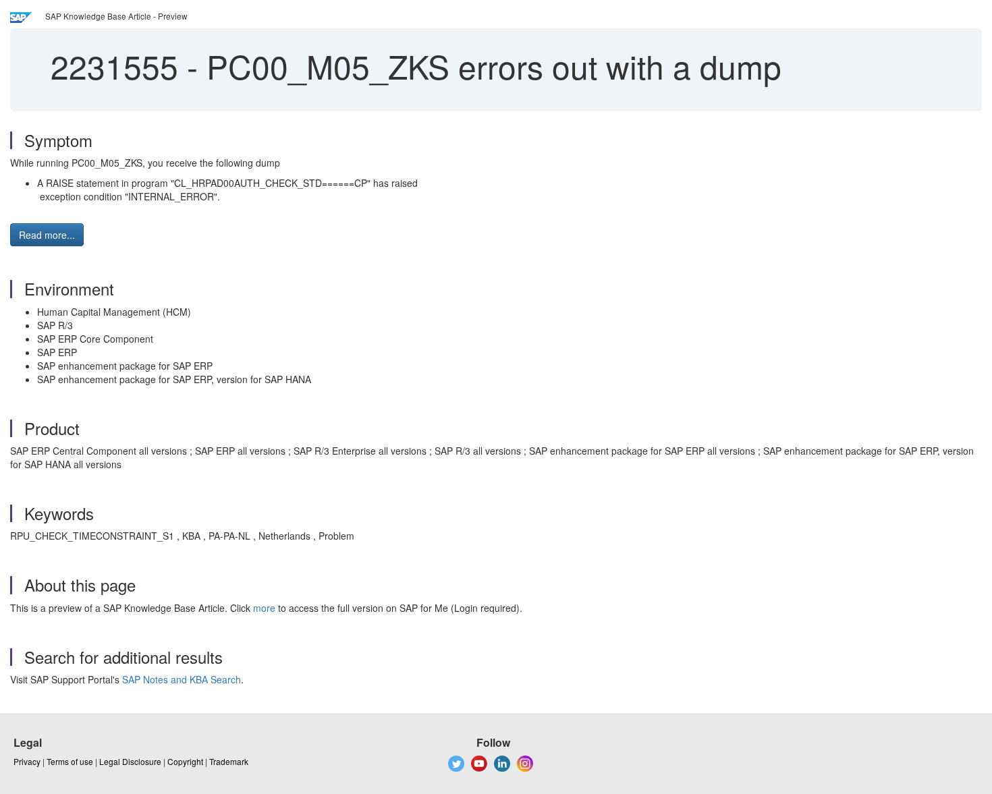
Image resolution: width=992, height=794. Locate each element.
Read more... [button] (47, 235)
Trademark (228, 761)
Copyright (185, 761)
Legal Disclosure (130, 761)
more (264, 608)
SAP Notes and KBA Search (181, 679)
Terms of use (70, 761)
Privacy (26, 761)
